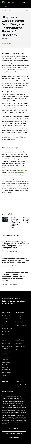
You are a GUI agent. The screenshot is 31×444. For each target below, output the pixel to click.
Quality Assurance (21, 325)
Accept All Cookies (14, 429)
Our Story (18, 316)
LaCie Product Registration (6, 363)
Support (4, 340)
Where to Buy (6, 334)
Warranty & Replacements (6, 368)
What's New (5, 322)
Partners (18, 381)
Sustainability (20, 319)
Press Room (19, 343)
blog (21, 175)
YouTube (4, 175)
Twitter (12, 173)
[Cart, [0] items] (20, 3)
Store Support (6, 331)
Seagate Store (6, 312)
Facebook (18, 173)
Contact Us (5, 376)
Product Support (6, 343)
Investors (4, 381)
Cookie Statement (19, 403)
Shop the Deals (6, 316)
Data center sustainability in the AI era (14, 302)
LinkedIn (23, 173)
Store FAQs (5, 325)
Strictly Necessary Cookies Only (14, 433)
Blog (17, 350)
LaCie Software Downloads (6, 353)
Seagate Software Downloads (7, 348)
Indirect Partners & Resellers (21, 386)
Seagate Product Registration (6, 358)
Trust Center (19, 322)
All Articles (6, 6)
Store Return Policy (7, 328)
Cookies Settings (14, 437)
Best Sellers (5, 319)
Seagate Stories (6, 10)
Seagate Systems (7, 373)
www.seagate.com (21, 170)
